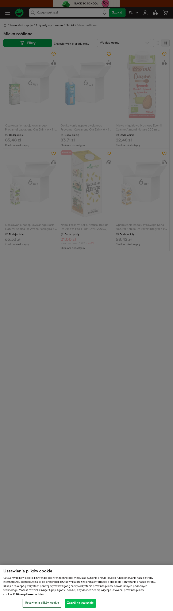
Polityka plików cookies (28, 594)
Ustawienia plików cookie (42, 603)
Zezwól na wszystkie (80, 603)
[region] (86, 588)
